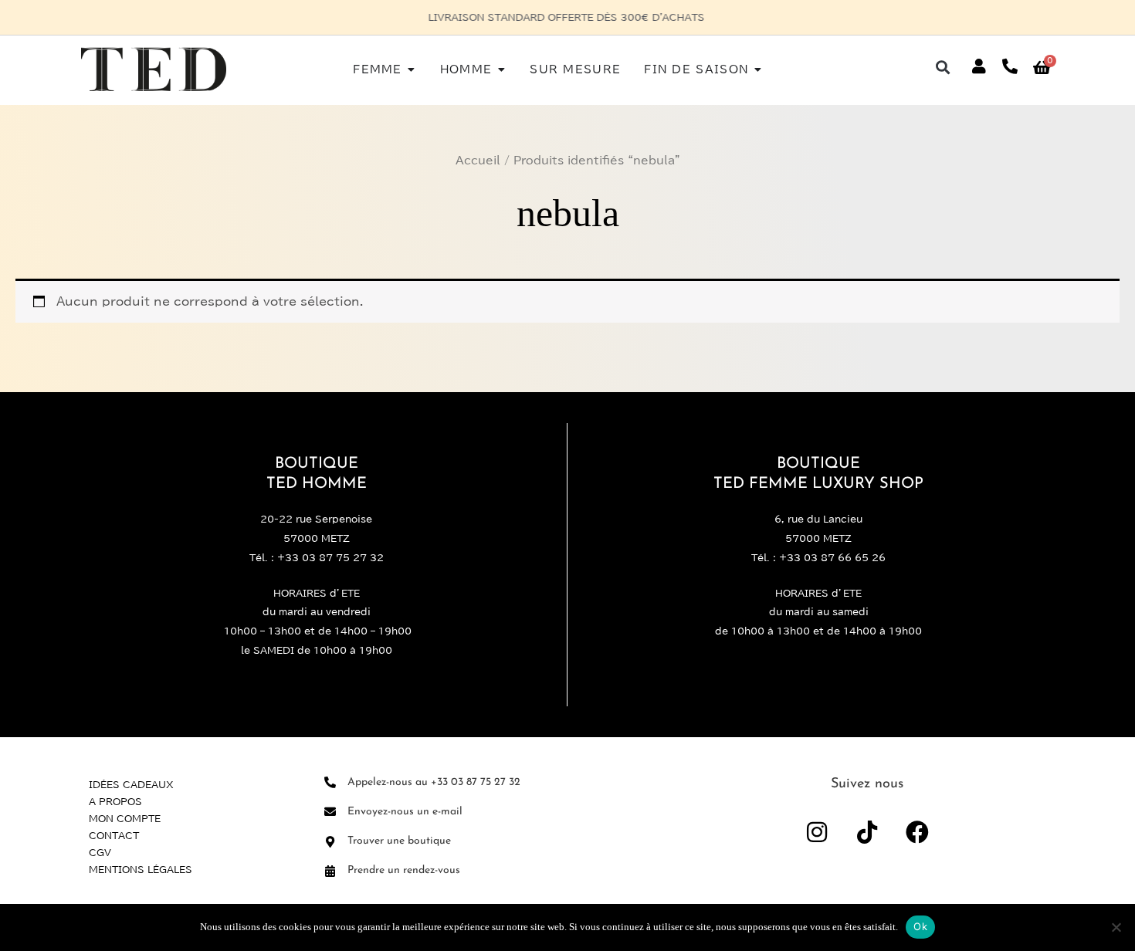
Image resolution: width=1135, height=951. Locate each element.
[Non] (1115, 927)
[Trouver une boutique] (330, 842)
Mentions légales (140, 869)
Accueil (478, 160)
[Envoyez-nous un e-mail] (330, 811)
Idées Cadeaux (131, 784)
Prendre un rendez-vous (403, 870)
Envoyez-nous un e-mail (404, 811)
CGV (100, 852)
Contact (114, 835)
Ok (920, 926)
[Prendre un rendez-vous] (330, 871)
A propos (115, 801)
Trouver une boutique (399, 841)
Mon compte (125, 818)
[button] (943, 67)
